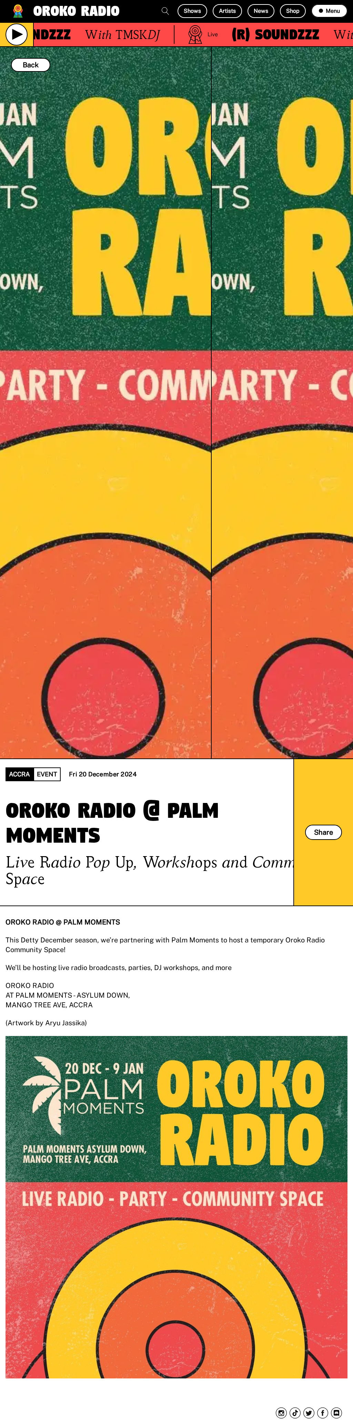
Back (31, 65)
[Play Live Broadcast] (16, 34)
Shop (293, 11)
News (261, 11)
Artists (227, 11)
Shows (192, 11)
